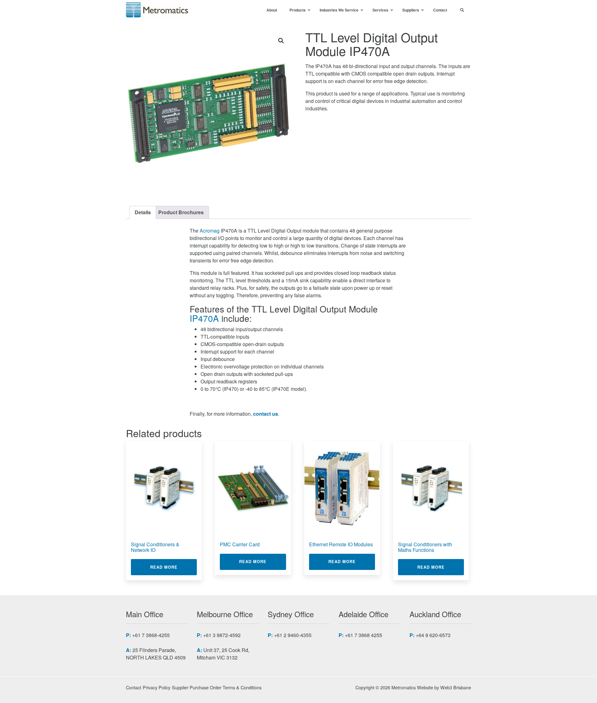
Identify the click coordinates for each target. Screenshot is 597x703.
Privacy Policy (156, 687)
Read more (173, 567)
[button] (281, 40)
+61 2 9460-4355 (293, 635)
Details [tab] (143, 212)
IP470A (204, 318)
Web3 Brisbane (455, 687)
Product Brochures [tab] (181, 212)
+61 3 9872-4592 (222, 635)
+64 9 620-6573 (433, 635)
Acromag (210, 230)
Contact (133, 687)
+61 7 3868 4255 (363, 635)
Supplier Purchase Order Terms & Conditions (216, 687)
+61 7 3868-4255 (151, 635)
